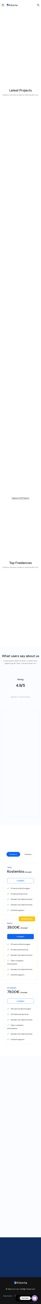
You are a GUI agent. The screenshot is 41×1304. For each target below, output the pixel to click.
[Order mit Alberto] (12, 5)
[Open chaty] (35, 1298)
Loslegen (20, 880)
